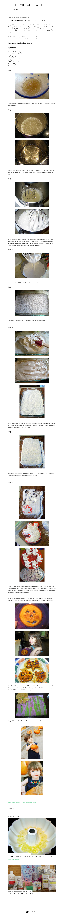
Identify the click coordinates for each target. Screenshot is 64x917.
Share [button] (9, 800)
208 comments (16, 859)
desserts (17, 802)
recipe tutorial (32, 802)
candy (13, 802)
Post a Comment (13, 810)
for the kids (21, 802)
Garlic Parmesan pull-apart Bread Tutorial (32, 856)
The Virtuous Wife (28, 5)
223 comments (15, 896)
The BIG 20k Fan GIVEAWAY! (21, 893)
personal (27, 802)
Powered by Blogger (33, 911)
